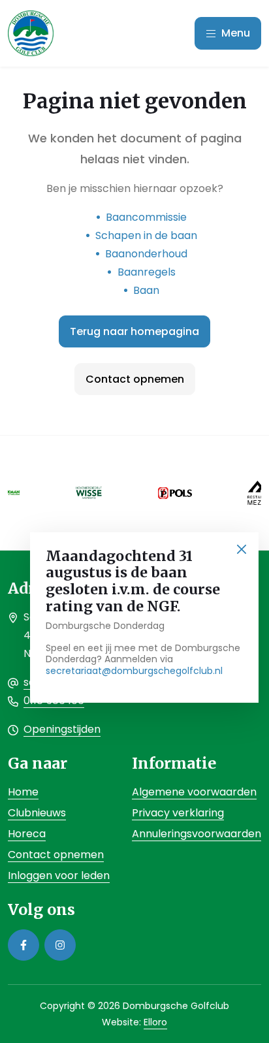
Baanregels (147, 272)
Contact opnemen (135, 379)
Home (23, 791)
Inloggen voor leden (59, 875)
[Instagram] (60, 945)
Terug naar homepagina (134, 331)
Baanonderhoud (146, 253)
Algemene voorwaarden (194, 791)
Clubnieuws (37, 812)
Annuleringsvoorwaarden (196, 833)
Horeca (27, 833)
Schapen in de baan (146, 235)
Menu (234, 32)
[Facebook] (23, 945)
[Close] (241, 549)
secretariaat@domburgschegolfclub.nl (134, 670)
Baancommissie (146, 217)
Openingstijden (62, 729)
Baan (146, 290)
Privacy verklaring (178, 812)
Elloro (155, 1022)
